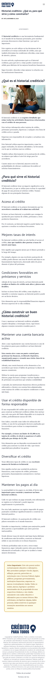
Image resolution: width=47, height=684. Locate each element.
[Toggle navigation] (44, 4)
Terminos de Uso (23, 677)
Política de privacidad (23, 673)
